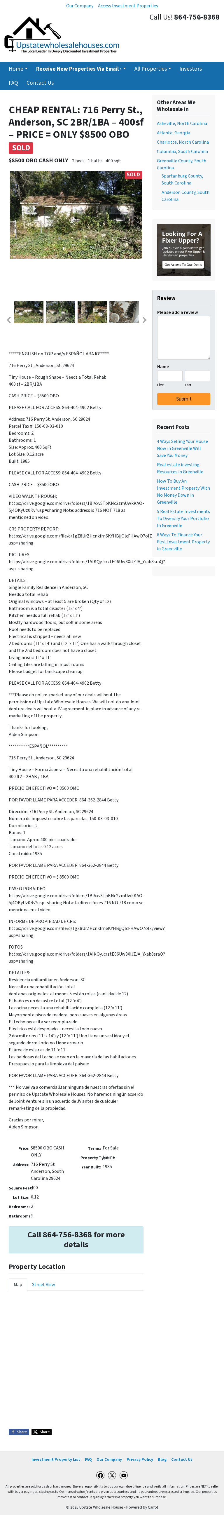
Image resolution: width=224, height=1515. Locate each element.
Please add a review (177, 312)
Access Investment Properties (128, 6)
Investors (190, 69)
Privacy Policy (140, 1459)
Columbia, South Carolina (182, 151)
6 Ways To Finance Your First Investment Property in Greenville (183, 542)
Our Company (79, 6)
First (160, 385)
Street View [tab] (43, 1284)
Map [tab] (18, 1284)
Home (16, 69)
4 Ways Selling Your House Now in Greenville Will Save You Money (182, 448)
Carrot (153, 1507)
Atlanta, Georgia (173, 133)
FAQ (13, 83)
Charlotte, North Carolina (183, 142)
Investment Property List (56, 1459)
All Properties (150, 69)
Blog (162, 1459)
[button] (8, 320)
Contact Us (40, 83)
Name (163, 366)
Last (188, 385)
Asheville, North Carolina (182, 123)
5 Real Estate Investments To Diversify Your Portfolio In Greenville (183, 518)
